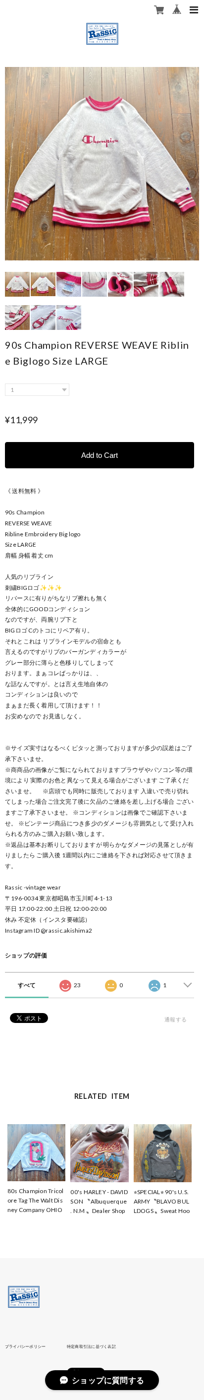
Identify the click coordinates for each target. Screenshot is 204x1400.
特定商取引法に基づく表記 (91, 1346)
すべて (27, 985)
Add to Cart (99, 455)
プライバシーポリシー (25, 1346)
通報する (175, 1019)
